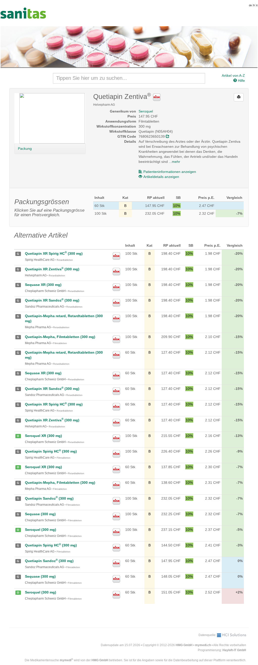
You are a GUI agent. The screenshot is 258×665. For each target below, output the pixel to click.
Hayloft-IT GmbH (234, 650)
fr (254, 5)
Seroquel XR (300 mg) (43, 436)
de (250, 5)
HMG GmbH (184, 645)
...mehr (174, 162)
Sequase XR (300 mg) (43, 285)
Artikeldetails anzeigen (161, 177)
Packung (25, 148)
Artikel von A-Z (233, 75)
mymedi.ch (203, 645)
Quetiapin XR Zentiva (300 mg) (52, 269)
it (256, 5)
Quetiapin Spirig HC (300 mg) (51, 451)
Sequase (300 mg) (40, 514)
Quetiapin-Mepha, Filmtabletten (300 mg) (60, 337)
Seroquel (146, 111)
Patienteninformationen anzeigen (169, 172)
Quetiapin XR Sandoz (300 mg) (52, 300)
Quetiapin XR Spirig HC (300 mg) (54, 253)
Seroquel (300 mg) (40, 530)
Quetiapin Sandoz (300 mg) (49, 498)
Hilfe (241, 81)
